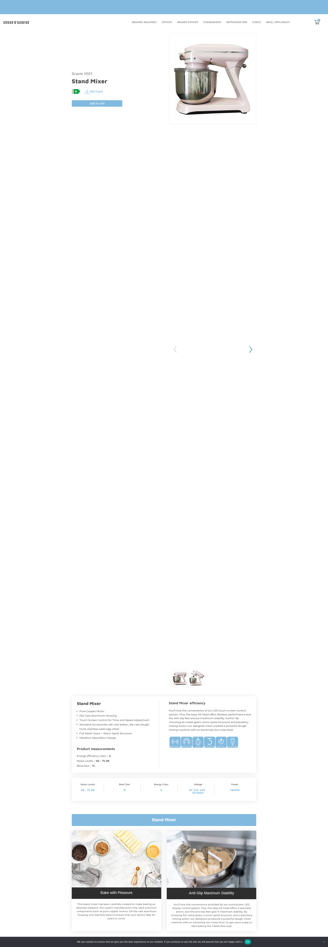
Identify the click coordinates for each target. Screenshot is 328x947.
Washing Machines (144, 22)
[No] (323, 942)
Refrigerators (236, 22)
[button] (250, 349)
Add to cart (97, 103)
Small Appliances (278, 22)
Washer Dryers (187, 22)
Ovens (256, 22)
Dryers (167, 22)
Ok (247, 941)
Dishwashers (212, 22)
